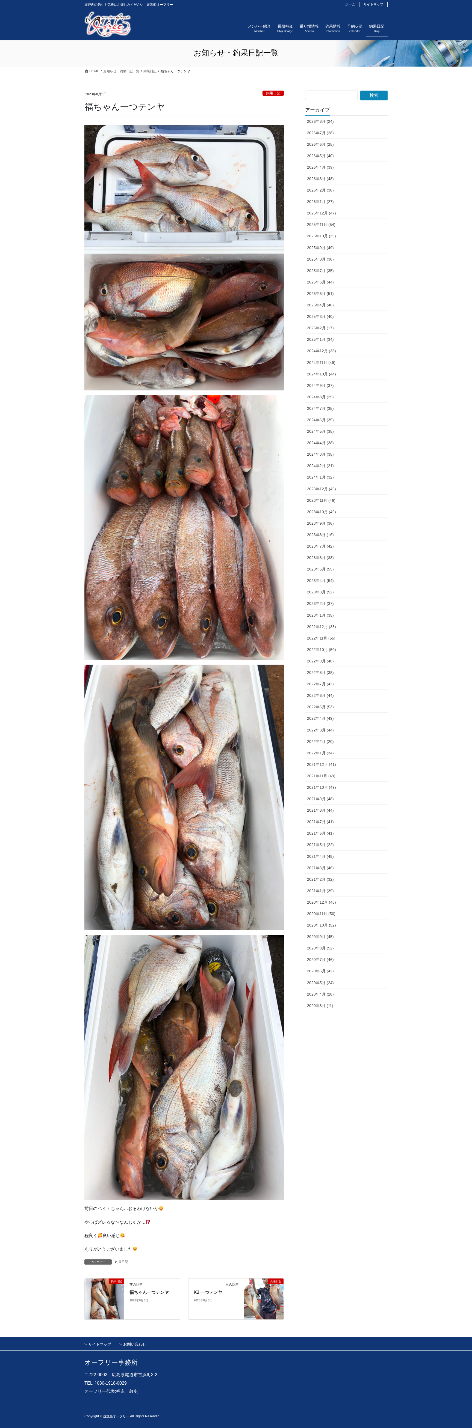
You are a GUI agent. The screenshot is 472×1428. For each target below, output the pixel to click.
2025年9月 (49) (320, 248)
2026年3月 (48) (320, 179)
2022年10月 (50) (321, 649)
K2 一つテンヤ (208, 1292)
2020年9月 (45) (320, 936)
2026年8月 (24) (320, 121)
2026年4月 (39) (320, 167)
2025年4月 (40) (320, 305)
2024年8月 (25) (320, 397)
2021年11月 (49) (321, 776)
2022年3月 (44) (320, 730)
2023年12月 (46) (321, 489)
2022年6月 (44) (320, 695)
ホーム (350, 4)
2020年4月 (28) (320, 994)
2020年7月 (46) (320, 959)
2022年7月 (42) (320, 684)
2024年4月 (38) (320, 443)
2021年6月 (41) (320, 833)
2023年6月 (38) (320, 557)
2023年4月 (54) (320, 580)
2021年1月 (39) (320, 891)
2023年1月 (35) (320, 615)
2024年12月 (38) (321, 351)
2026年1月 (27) (320, 201)
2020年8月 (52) (320, 948)
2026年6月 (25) (320, 144)
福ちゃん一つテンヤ (149, 1292)
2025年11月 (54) (321, 224)
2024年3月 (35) (320, 454)
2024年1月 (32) (320, 477)
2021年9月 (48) (320, 799)
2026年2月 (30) (320, 190)
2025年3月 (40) (320, 316)
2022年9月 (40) (320, 661)
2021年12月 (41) (321, 764)
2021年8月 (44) (320, 810)
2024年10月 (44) (321, 374)
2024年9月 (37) (320, 385)
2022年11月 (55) (321, 638)
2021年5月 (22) (320, 845)
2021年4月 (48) (320, 856)
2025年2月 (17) (320, 328)
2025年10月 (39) (321, 236)
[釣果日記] (104, 1298)
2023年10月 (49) (321, 512)
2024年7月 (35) (320, 408)
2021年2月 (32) (320, 879)
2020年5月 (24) (320, 983)
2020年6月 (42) (320, 971)
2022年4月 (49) (320, 718)
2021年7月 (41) (320, 822)
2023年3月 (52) (320, 592)
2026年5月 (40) (320, 156)
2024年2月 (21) (320, 466)
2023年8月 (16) (320, 535)
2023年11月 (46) (321, 500)
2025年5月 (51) (320, 293)
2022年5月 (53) (320, 707)
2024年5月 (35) (320, 431)
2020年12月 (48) (321, 902)
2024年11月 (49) (321, 362)
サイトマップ (373, 4)
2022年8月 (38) (320, 672)
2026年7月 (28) (320, 133)
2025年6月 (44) (320, 282)
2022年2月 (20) (320, 741)
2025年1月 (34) (320, 339)
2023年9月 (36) (320, 523)
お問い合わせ (134, 1344)
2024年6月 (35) (320, 420)
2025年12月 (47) (321, 213)
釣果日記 (273, 93)
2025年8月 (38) (320, 259)
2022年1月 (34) (320, 753)
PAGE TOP (456, 1380)
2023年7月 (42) (320, 546)
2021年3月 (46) (320, 868)
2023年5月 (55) (320, 569)
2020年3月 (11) (320, 1005)
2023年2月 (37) (320, 603)
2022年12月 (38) (321, 627)
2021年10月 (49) (321, 787)
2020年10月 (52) (321, 925)
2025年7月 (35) (320, 270)
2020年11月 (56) (321, 914)
